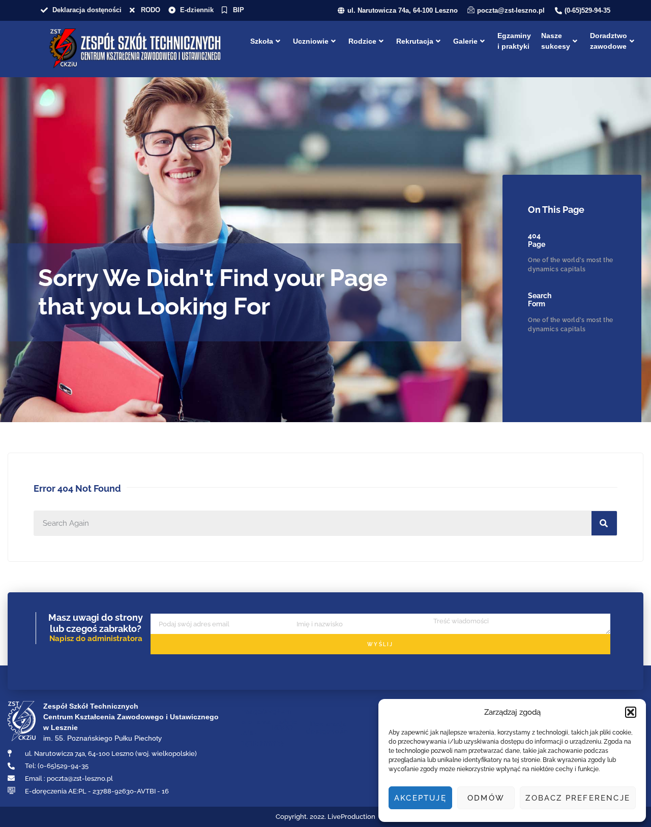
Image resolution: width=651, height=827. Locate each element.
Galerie (465, 41)
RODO (282, 727)
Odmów (486, 798)
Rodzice (362, 41)
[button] (631, 712)
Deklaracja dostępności (328, 727)
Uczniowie (311, 41)
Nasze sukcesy (555, 40)
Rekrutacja (414, 41)
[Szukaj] (604, 523)
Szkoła (261, 41)
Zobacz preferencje (577, 798)
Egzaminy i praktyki (514, 40)
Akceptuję (420, 798)
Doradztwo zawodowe (608, 40)
